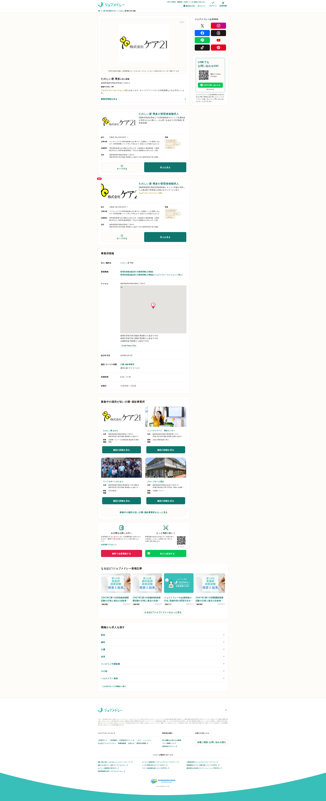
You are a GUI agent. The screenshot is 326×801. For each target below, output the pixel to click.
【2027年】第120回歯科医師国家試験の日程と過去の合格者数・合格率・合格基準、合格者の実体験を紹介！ (147, 599)
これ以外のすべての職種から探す (114, 686)
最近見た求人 (190, 6)
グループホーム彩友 (155, 481)
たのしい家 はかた (110, 430)
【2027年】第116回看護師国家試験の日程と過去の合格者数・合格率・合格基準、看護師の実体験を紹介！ (210, 599)
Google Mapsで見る (128, 345)
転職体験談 (122, 743)
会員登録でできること (109, 544)
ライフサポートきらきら (113, 481)
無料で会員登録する (121, 553)
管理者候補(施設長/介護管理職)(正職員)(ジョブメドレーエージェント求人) (151, 274)
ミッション (147, 740)
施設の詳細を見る (127, 450)
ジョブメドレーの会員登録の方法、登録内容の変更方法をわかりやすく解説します (178, 599)
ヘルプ (138, 740)
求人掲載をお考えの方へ (199, 2)
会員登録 (223, 5)
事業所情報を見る (109, 98)
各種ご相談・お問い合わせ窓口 (211, 742)
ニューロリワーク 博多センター (161, 430)
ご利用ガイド (187, 2)
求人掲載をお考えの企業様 (171, 740)
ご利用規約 (113, 740)
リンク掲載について (169, 743)
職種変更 (180, 2)
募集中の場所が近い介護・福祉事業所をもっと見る (144, 512)
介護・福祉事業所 (127, 364)
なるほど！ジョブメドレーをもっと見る (163, 612)
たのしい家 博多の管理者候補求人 (159, 114)
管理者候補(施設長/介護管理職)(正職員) (136, 271)
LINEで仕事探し (172, 2)
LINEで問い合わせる (212, 85)
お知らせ (131, 743)
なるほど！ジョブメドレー (107, 743)
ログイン (213, 5)
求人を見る (165, 167)
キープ (202, 6)
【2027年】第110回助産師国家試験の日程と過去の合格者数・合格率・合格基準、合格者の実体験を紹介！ (115, 599)
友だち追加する (167, 553)
